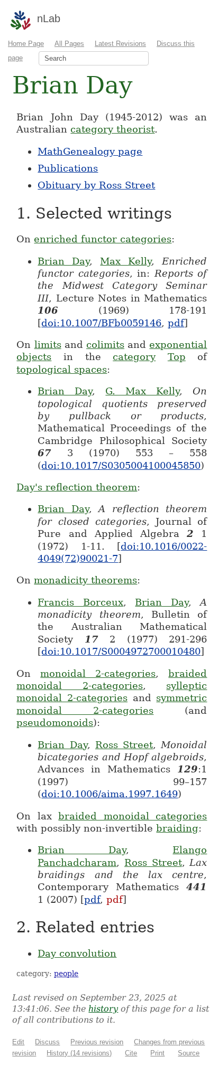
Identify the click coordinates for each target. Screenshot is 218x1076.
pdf (176, 322)
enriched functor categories (102, 238)
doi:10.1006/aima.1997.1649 (109, 793)
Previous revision (96, 1042)
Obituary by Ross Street (96, 185)
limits (47, 344)
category (134, 356)
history (103, 1009)
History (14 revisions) (79, 1053)
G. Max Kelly (142, 391)
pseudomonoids (54, 722)
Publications (68, 168)
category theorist (112, 129)
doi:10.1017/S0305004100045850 (121, 465)
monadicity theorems (85, 580)
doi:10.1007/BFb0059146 (101, 322)
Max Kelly (125, 261)
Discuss (47, 1042)
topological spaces (61, 369)
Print (157, 1053)
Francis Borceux (80, 602)
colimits (105, 344)
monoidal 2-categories (98, 673)
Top (177, 356)
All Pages (69, 44)
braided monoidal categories (132, 816)
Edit (18, 1042)
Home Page (26, 44)
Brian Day (63, 261)
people (66, 973)
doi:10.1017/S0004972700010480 (121, 651)
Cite (131, 1053)
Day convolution (77, 953)
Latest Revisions (120, 44)
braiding (177, 828)
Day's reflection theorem (76, 487)
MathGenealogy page (90, 151)
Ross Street (124, 744)
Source (188, 1053)
